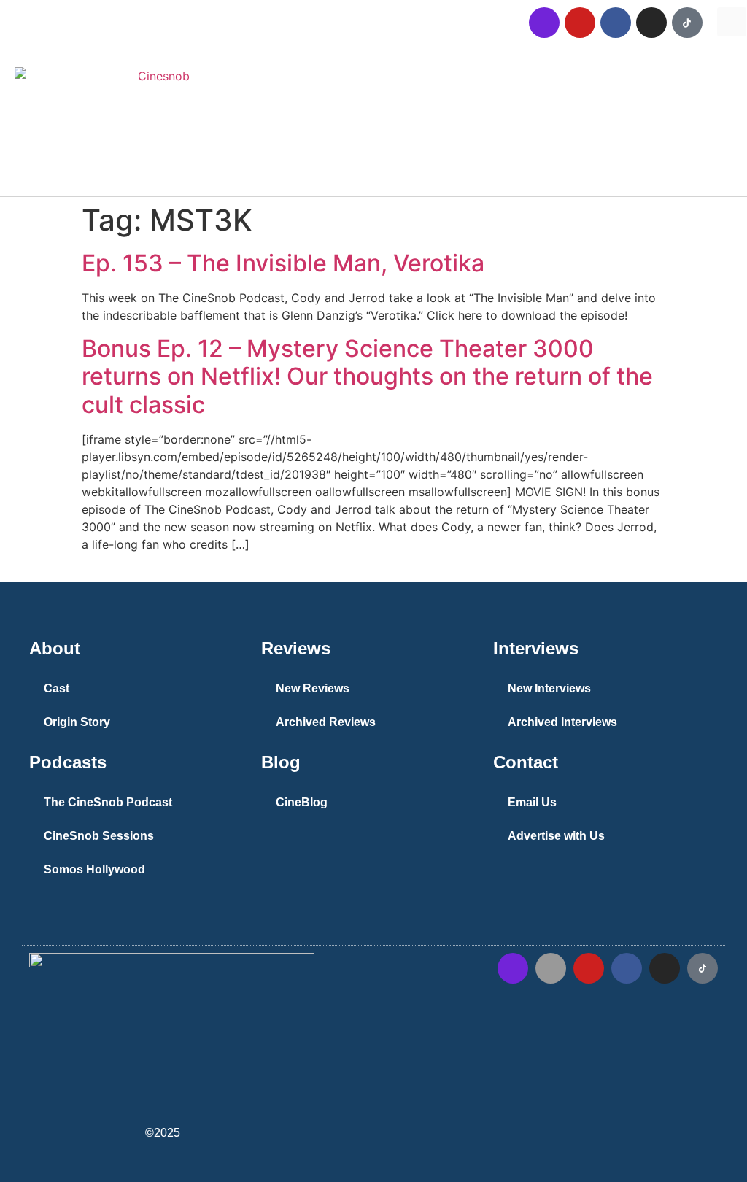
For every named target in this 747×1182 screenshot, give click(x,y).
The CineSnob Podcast (108, 802)
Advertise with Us (556, 836)
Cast (56, 688)
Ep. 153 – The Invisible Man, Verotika (283, 263)
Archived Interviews (562, 722)
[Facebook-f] (626, 968)
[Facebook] (615, 22)
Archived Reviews (326, 722)
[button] (731, 21)
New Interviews (549, 688)
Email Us (532, 802)
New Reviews (312, 688)
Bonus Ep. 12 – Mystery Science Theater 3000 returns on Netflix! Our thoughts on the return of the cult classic (367, 376)
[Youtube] (580, 22)
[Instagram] (651, 22)
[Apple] (550, 968)
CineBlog (302, 802)
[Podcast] (544, 22)
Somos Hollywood (94, 869)
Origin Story (77, 722)
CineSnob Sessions (99, 836)
